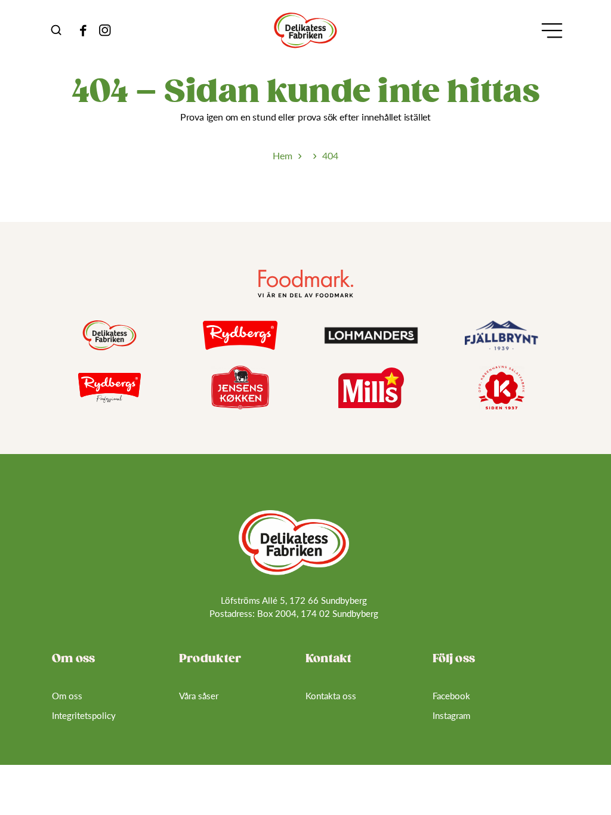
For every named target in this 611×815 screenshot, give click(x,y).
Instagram (451, 715)
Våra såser (198, 695)
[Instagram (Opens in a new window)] (105, 30)
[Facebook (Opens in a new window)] (83, 30)
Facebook (451, 695)
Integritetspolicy (84, 715)
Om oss (67, 695)
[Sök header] (56, 30)
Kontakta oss (331, 695)
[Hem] (305, 30)
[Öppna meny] (552, 30)
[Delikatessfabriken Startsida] (294, 543)
